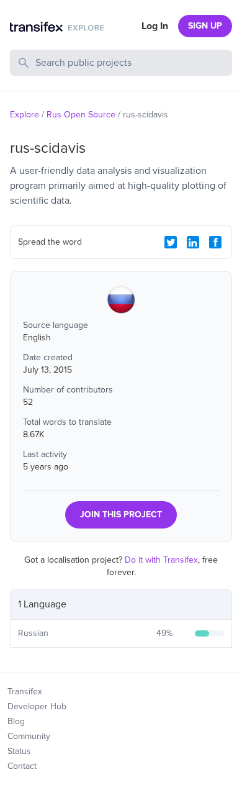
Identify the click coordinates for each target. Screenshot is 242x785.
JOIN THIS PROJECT (121, 514)
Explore (24, 114)
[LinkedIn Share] (193, 242)
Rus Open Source (81, 114)
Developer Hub (36, 706)
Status (19, 751)
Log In (154, 26)
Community (28, 736)
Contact (22, 766)
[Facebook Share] (215, 242)
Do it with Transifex (161, 560)
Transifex (24, 691)
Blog (16, 721)
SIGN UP (205, 25)
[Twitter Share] (170, 242)
